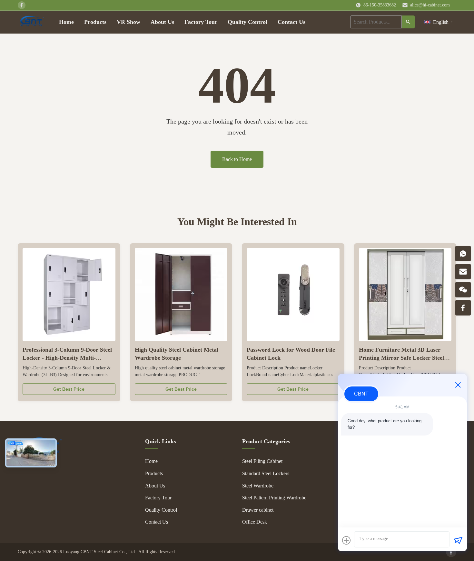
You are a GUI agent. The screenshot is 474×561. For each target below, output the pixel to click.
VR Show (128, 22)
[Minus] (458, 385)
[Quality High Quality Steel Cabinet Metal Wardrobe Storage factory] (181, 294)
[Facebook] (451, 552)
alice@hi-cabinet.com (430, 5)
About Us (162, 22)
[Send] (458, 540)
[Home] (32, 21)
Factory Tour (200, 22)
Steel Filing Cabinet (262, 461)
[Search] (408, 21)
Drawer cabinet (257, 510)
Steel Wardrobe (257, 485)
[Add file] (346, 540)
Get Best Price (68, 389)
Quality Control (247, 22)
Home (66, 22)
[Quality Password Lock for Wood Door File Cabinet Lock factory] (293, 294)
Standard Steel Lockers (265, 473)
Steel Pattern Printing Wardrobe (274, 497)
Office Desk (254, 522)
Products (95, 22)
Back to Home (237, 159)
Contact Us (291, 22)
